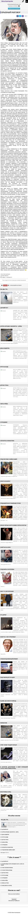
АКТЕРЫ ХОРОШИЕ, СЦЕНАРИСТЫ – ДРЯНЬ (11, 326)
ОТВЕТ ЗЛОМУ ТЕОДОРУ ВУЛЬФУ (8, 745)
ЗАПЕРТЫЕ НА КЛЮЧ (5, 547)
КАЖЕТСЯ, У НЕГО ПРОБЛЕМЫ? (8, 637)
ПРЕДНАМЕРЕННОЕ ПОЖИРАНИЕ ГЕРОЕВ (10, 503)
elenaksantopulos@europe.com (14, 4)
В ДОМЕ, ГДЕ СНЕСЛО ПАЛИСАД (8, 701)
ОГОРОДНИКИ (3, 422)
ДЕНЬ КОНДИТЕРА (4, 348)
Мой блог (6, 275)
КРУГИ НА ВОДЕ (4, 366)
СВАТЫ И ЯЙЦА (4, 403)
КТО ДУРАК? (3, 615)
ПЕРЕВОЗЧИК (3, 723)
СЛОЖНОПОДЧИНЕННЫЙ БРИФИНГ (9, 659)
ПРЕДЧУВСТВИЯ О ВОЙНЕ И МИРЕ (8, 459)
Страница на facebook (13, 5)
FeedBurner (17, 900)
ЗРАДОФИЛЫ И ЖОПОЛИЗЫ (7, 569)
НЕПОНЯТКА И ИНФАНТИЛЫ (7, 440)
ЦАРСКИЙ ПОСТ (4, 307)
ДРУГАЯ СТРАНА (4, 385)
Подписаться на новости (14, 8)
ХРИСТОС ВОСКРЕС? (5, 481)
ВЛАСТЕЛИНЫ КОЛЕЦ (5, 792)
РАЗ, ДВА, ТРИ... (4, 289)
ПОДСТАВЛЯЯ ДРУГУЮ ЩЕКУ (7, 677)
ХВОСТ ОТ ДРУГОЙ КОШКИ (7, 591)
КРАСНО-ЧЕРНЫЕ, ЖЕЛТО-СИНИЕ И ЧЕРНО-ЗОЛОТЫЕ (13, 525)
